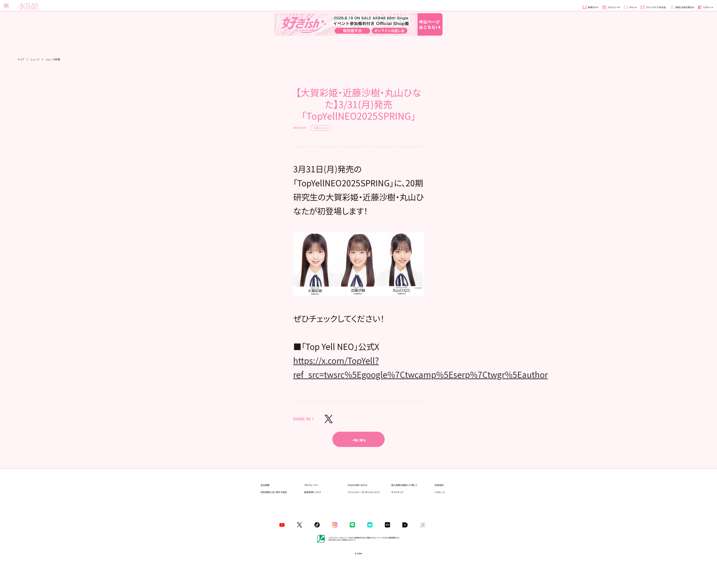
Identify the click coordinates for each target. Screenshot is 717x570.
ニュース (35, 59)
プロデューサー (311, 485)
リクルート (440, 492)
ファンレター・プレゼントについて (364, 492)
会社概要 (264, 485)
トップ (21, 59)
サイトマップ (397, 492)
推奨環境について (312, 492)
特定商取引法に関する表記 (273, 492)
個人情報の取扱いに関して (404, 485)
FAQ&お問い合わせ (357, 485)
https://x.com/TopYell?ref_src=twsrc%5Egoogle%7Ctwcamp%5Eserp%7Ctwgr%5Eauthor (420, 367)
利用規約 (439, 485)
